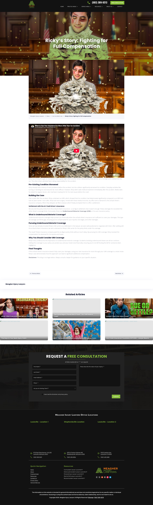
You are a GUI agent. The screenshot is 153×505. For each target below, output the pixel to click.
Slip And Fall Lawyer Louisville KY (73, 476)
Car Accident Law (89, 50)
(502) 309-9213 (37, 457)
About (32, 472)
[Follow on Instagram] (105, 477)
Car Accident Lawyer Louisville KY (73, 470)
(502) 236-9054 (71, 457)
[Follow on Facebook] (97, 477)
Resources (98, 6)
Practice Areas (71, 6)
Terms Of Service (35, 482)
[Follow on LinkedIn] (110, 477)
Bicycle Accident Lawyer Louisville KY (74, 478)
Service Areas (86, 6)
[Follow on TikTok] (108, 477)
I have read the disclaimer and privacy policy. (56, 394)
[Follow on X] (99, 477)
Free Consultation (117, 3)
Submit (116, 396)
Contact (119, 6)
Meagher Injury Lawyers (67, 50)
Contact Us (33, 478)
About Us (109, 6)
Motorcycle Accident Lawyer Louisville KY (75, 472)
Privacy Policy (34, 480)
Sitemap (90, 497)
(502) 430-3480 (105, 457)
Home (62, 6)
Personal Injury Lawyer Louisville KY (74, 474)
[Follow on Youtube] (102, 477)
